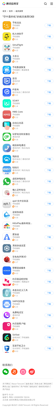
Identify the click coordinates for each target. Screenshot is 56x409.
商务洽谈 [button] (38, 384)
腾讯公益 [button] (6, 386)
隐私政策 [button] (33, 386)
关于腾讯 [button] (6, 384)
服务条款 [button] (29, 384)
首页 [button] (4, 11)
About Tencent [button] (18, 384)
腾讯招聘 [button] (47, 384)
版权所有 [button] (15, 386)
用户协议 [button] (6, 389)
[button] (10, 3)
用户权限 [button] (24, 386)
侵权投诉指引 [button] (44, 386)
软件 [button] (11, 11)
